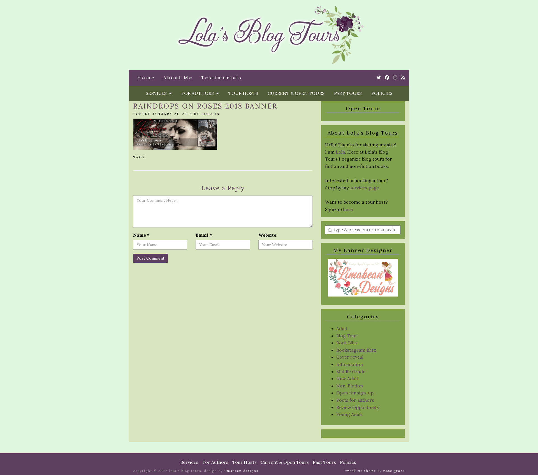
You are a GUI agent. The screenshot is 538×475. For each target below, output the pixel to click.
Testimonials (221, 77)
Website (267, 235)
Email (204, 235)
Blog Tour (346, 335)
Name (141, 235)
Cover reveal (349, 357)
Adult (341, 328)
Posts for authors (355, 400)
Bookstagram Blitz (356, 350)
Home (146, 77)
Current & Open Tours (296, 93)
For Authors (198, 93)
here (348, 209)
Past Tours (348, 93)
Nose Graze (394, 471)
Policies (381, 93)
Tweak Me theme (360, 471)
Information (349, 364)
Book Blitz (347, 342)
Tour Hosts (243, 93)
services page (364, 188)
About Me (178, 77)
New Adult (347, 378)
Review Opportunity (357, 407)
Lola (207, 114)
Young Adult (349, 414)
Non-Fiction (349, 386)
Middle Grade (350, 371)
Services (157, 93)
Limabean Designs (241, 471)
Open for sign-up (355, 393)
